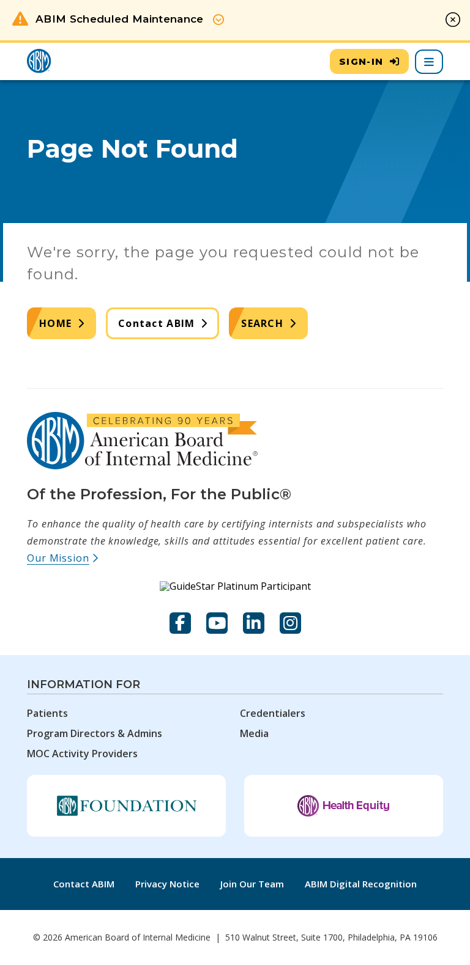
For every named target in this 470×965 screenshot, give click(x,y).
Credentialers (272, 713)
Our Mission (63, 558)
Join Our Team (252, 884)
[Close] (453, 19)
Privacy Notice (167, 884)
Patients (47, 713)
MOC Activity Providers (82, 753)
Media (254, 733)
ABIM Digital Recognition (361, 884)
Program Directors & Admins (94, 733)
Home (55, 323)
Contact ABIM (156, 323)
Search (262, 323)
